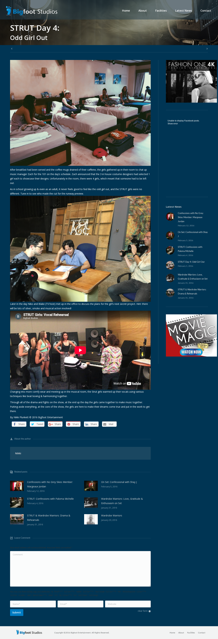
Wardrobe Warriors (111, 515)
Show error (173, 123)
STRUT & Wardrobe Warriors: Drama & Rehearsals (48, 518)
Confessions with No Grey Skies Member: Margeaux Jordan (50, 484)
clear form (143, 611)
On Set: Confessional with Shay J (119, 482)
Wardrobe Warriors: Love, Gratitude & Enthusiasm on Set (122, 501)
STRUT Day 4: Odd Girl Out (191, 262)
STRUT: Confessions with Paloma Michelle (50, 498)
